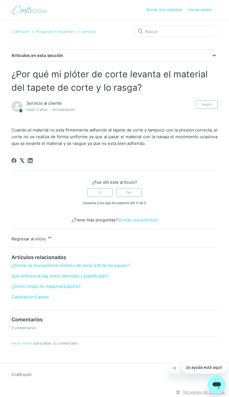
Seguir (207, 104)
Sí (100, 192)
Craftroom (20, 31)
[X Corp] (22, 160)
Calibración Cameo (30, 297)
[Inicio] (29, 10)
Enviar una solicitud (164, 9)
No (129, 192)
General (88, 31)
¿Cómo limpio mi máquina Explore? (46, 286)
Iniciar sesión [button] (200, 9)
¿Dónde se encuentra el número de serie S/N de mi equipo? (70, 265)
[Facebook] (13, 160)
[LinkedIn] (30, 160)
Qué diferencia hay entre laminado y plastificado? (60, 276)
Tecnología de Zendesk (204, 392)
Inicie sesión (22, 343)
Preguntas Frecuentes (55, 31)
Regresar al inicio (29, 238)
